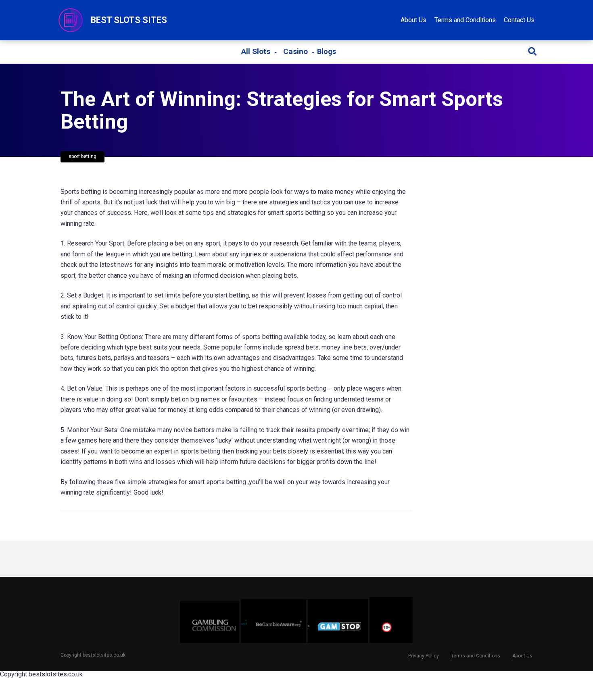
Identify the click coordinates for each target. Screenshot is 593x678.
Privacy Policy (423, 656)
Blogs (326, 52)
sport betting (82, 156)
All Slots (255, 51)
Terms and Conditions (465, 20)
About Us (413, 20)
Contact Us (519, 20)
